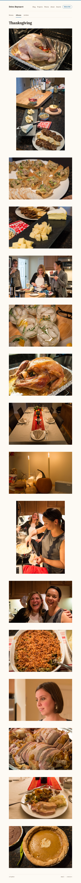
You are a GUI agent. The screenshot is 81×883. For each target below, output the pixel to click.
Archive (26, 15)
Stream (11, 15)
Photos (46, 7)
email (62, 876)
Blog (34, 7)
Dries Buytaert (16, 6)
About (52, 7)
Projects (40, 7)
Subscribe (67, 7)
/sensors (69, 876)
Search (58, 7)
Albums (18, 15)
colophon (11, 876)
